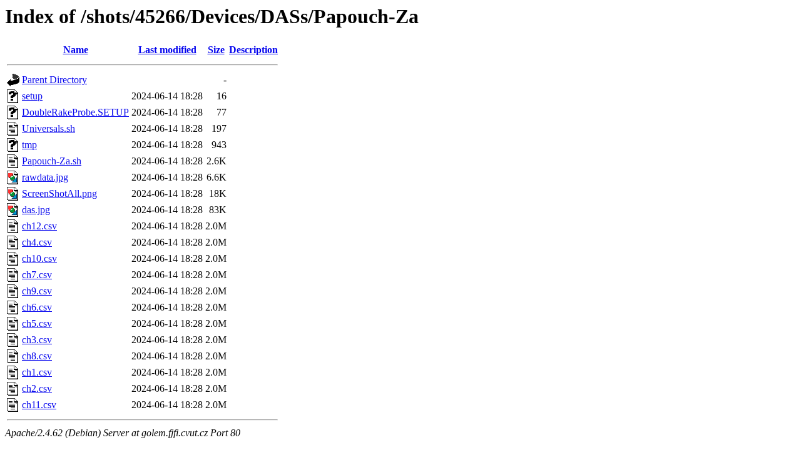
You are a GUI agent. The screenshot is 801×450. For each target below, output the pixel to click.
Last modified (167, 49)
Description (253, 49)
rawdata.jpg (45, 177)
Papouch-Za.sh (51, 161)
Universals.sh (48, 128)
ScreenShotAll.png (59, 193)
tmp (29, 144)
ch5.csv (37, 323)
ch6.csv (37, 307)
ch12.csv (39, 226)
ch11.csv (39, 404)
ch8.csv (37, 356)
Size (216, 49)
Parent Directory (54, 79)
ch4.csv (37, 242)
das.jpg (36, 209)
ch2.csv (37, 388)
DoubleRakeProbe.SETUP (75, 112)
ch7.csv (37, 274)
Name (75, 49)
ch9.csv (37, 291)
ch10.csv (39, 258)
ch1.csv (37, 372)
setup (32, 96)
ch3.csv (37, 339)
